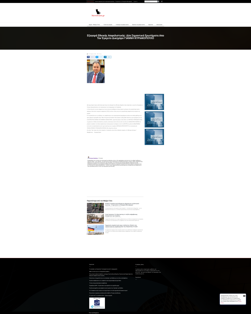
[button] (91, 57)
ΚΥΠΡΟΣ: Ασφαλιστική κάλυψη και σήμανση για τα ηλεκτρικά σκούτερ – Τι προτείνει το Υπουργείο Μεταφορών (101, 1)
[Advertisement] (137, 13)
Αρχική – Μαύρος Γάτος (94, 24)
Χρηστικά (150, 24)
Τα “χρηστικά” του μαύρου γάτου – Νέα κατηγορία (100, 295)
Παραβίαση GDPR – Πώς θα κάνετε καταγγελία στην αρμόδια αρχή (104, 285)
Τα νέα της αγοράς (108, 24)
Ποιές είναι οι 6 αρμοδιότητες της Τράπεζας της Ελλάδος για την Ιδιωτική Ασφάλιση (108, 278)
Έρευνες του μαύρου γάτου (138, 24)
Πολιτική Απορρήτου (94, 312)
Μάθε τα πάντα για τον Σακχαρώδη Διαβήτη (99, 271)
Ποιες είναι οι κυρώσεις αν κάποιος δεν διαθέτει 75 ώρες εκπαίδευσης (104, 293)
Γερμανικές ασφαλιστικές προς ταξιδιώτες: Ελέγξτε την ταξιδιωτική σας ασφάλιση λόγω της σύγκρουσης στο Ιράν (121, 226)
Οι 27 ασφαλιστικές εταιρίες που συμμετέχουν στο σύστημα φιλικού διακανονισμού (108, 290)
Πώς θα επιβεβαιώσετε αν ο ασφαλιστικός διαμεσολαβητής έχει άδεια (105, 280)
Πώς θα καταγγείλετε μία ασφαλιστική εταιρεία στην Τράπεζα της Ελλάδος (106, 288)
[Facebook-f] (162, 1)
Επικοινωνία (159, 24)
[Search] (158, 1)
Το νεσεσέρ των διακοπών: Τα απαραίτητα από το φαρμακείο (103, 269)
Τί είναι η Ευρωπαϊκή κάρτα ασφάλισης (98, 283)
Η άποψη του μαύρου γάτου (122, 24)
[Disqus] (115, 172)
